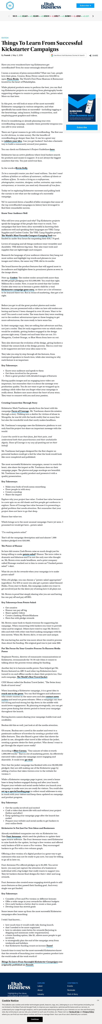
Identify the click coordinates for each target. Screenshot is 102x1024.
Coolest (13, 277)
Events (70, 986)
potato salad (29, 554)
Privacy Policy (88, 1012)
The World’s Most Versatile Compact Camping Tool (26, 235)
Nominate (71, 990)
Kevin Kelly (21, 168)
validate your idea (13, 141)
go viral (28, 759)
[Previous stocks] (9, 16)
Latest (40, 986)
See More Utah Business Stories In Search (69, 55)
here (52, 149)
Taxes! (49, 945)
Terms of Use (74, 1012)
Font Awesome (13, 836)
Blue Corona (20, 750)
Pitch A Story (72, 994)
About (40, 990)
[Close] (98, 1000)
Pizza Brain (13, 79)
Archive (4, 38)
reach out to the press (12, 693)
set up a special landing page (15, 791)
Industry (41, 994)
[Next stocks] (93, 16)
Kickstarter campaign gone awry (17, 289)
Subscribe (84, 5)
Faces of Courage (20, 411)
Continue (35, 1019)
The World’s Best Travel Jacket (32, 677)
